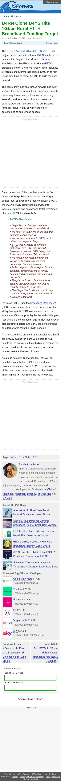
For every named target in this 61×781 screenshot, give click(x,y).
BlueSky (31, 493)
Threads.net (44, 493)
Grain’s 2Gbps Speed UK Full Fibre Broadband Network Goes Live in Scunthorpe (32, 546)
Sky (15, 630)
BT (19, 303)
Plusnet (17, 599)
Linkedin (7, 497)
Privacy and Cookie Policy (32, 776)
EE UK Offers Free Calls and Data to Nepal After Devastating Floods (33, 533)
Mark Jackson (31, 464)
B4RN (40, 55)
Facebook (20, 493)
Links (48, 776)
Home (4, 16)
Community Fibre (22, 578)
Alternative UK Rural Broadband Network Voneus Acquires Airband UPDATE (32, 514)
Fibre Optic (25, 457)
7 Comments (50, 43)
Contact (34, 779)
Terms (15, 776)
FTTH (48, 63)
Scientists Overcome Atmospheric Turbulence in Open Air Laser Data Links (35, 564)
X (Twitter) (50, 489)
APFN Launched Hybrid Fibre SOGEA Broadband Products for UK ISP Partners (34, 556)
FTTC (25, 311)
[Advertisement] (30, 154)
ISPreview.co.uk (39, 774)
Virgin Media (20, 620)
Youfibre (17, 589)
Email (7, 43)
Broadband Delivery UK (43, 303)
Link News (16, 43)
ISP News (15, 16)
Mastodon (8, 493)
